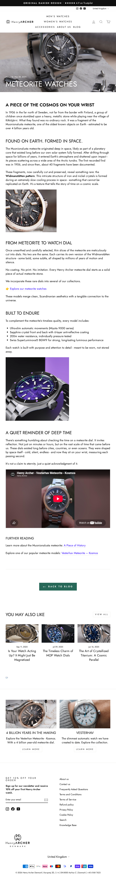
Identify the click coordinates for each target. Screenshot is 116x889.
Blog (77, 27)
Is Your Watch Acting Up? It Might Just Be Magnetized (22, 655)
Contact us (65, 784)
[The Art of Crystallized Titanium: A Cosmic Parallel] (94, 633)
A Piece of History (75, 545)
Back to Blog (60, 586)
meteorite (9, 76)
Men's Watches (58, 16)
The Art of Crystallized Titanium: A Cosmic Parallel (94, 655)
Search (63, 820)
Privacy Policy (66, 809)
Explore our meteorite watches (28, 289)
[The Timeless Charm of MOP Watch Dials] (58, 633)
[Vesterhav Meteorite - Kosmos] (58, 211)
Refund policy (67, 804)
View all (101, 614)
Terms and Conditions (70, 794)
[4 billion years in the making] (31, 714)
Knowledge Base (68, 825)
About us (64, 27)
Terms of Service (68, 799)
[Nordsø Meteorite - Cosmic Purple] (37, 389)
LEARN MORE (31, 749)
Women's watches (58, 21)
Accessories (45, 27)
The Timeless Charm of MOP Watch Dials (58, 653)
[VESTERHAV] (85, 714)
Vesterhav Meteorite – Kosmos (80, 553)
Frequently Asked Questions (74, 789)
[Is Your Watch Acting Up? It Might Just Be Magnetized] (22, 633)
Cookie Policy (66, 814)
